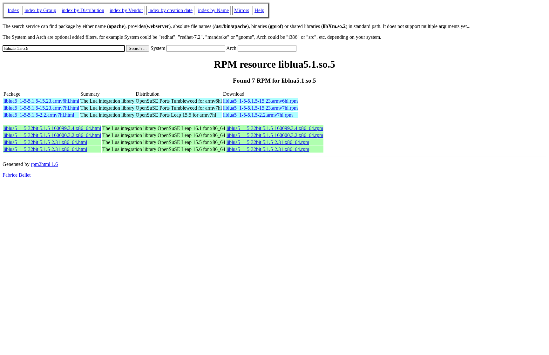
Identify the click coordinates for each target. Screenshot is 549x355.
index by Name (213, 10)
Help (259, 10)
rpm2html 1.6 (44, 164)
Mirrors (241, 10)
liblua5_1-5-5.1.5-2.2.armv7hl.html (38, 115)
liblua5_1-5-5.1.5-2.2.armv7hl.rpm (258, 115)
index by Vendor (126, 10)
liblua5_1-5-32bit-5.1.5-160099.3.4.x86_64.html (52, 128)
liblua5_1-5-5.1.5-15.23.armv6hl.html (41, 101)
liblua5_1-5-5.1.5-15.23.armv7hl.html (41, 108)
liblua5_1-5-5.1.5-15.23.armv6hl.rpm (260, 101)
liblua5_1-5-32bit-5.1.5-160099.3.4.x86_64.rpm (275, 128)
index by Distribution (83, 10)
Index (13, 10)
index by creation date (170, 10)
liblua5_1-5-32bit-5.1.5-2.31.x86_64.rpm (268, 142)
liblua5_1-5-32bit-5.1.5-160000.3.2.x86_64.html (52, 135)
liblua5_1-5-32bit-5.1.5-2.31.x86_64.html (45, 142)
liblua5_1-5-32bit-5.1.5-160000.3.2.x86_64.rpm (275, 135)
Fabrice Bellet (16, 175)
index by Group (40, 10)
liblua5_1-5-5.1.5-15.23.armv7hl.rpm (260, 108)
